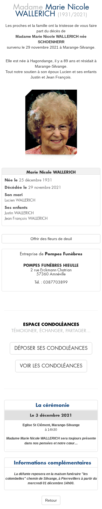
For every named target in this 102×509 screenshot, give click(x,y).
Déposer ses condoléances (51, 348)
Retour (51, 500)
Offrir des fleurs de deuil (51, 239)
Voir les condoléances (51, 365)
